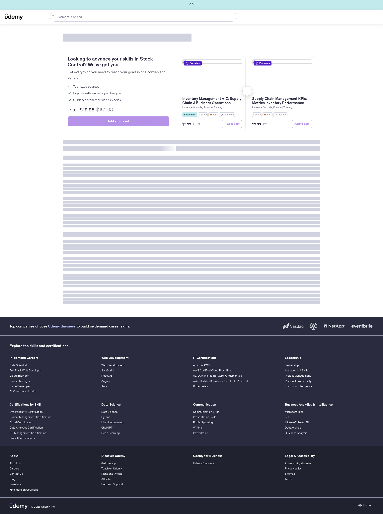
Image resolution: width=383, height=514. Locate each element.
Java (104, 386)
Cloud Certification (21, 422)
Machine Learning (112, 422)
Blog (12, 479)
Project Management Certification (30, 417)
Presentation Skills (204, 417)
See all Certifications (22, 438)
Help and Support (112, 484)
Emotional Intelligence (298, 386)
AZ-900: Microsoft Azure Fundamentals (217, 375)
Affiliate (106, 479)
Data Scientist (18, 365)
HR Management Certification (28, 433)
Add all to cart (118, 121)
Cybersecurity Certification (26, 412)
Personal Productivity (298, 381)
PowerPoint (200, 433)
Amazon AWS (201, 365)
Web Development (112, 365)
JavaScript (107, 370)
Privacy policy (293, 468)
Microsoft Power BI (297, 422)
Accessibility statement (299, 463)
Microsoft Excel (294, 412)
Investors (15, 484)
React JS (107, 375)
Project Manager (20, 381)
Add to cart (232, 124)
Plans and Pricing (111, 473)
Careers (14, 468)
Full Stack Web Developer (25, 370)
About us (15, 463)
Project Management (298, 375)
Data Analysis (293, 427)
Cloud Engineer (19, 375)
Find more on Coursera (24, 489)
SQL (287, 417)
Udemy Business (62, 326)
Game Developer (20, 386)
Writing (197, 427)
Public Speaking (203, 422)
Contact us (16, 473)
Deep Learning (110, 433)
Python (105, 417)
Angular (106, 381)
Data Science (109, 412)
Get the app (108, 463)
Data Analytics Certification (26, 427)
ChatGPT (107, 427)
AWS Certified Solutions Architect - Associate (221, 381)
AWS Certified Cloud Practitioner (213, 370)
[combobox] (144, 16)
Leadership (292, 365)
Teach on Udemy (111, 468)
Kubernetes (200, 386)
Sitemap (290, 473)
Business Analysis (296, 433)
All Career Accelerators (24, 391)
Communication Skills (206, 412)
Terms (288, 479)
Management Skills (296, 370)
